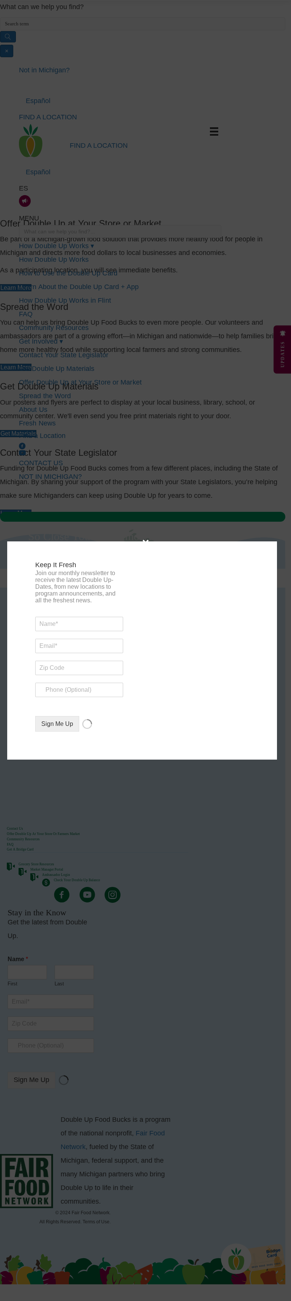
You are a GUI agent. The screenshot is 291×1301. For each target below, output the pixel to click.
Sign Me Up (57, 724)
